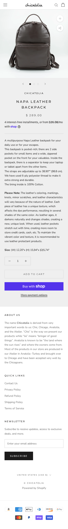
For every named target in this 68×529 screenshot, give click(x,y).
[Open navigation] (5, 4)
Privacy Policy (13, 389)
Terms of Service (14, 408)
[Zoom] (60, 18)
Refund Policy (13, 396)
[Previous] (23, 84)
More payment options (34, 295)
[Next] (45, 84)
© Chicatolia (34, 483)
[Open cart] (63, 5)
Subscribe (19, 456)
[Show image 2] (34, 84)
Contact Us (11, 383)
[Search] (56, 4)
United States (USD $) (32, 475)
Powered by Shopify (34, 488)
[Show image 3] (38, 84)
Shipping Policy (14, 402)
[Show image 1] (30, 84)
